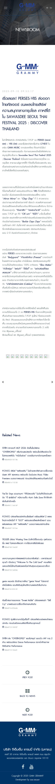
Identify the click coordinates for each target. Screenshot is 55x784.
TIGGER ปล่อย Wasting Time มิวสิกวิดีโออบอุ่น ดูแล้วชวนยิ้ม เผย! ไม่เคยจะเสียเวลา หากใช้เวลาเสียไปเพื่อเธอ (27, 541)
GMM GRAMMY (35, 780)
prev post (27, 677)
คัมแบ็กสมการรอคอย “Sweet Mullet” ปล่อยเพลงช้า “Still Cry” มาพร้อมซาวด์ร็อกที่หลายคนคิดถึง (26, 602)
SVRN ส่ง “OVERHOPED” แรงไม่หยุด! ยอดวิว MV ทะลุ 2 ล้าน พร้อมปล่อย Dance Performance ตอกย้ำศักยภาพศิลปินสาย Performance (27, 642)
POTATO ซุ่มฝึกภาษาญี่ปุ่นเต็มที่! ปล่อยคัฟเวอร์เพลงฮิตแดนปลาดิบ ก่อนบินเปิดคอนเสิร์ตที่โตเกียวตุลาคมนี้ (27, 621)
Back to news (27, 696)
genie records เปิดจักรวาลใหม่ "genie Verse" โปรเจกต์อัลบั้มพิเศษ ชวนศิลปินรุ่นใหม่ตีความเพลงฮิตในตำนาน (25, 583)
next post (27, 715)
